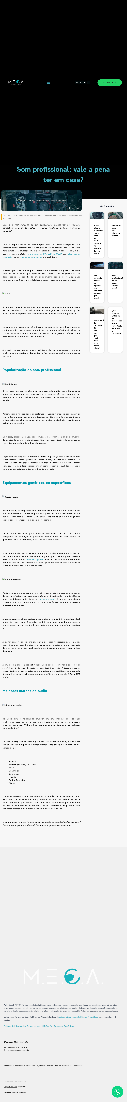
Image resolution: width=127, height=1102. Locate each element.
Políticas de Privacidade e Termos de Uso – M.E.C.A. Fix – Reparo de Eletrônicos (39, 1026)
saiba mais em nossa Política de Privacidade (78, 1017)
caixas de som (46, 599)
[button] (48, 82)
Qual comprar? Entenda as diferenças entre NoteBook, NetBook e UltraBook (117, 322)
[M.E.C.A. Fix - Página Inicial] (16, 82)
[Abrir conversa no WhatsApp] (117, 1092)
